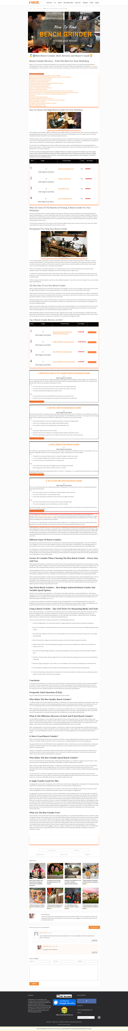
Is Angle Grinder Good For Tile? (37, 104)
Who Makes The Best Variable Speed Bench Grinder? (42, 103)
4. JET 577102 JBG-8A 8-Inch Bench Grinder (40, 87)
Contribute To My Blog (64, 1022)
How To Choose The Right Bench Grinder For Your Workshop (45, 75)
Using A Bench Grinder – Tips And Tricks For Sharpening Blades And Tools (48, 94)
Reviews (91, 3)
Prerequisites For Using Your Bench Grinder (40, 78)
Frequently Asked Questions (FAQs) (38, 97)
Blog (34, 8)
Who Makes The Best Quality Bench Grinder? (40, 98)
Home (31, 8)
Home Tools (78, 3)
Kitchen (60, 3)
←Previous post (51, 850)
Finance (97, 3)
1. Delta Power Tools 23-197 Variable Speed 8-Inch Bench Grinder (46, 83)
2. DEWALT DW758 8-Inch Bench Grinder (39, 84)
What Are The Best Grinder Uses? (38, 106)
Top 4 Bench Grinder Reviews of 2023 (39, 81)
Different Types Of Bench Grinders (38, 89)
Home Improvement (68, 3)
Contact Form (55, 1022)
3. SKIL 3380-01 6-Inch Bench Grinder (39, 86)
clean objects (94, 66)
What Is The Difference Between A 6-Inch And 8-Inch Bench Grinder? (47, 100)
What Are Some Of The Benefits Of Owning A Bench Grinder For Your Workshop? (50, 77)
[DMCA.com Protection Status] (64, 1013)
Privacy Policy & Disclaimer (75, 1022)
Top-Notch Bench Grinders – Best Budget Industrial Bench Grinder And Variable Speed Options (53, 92)
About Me (49, 1022)
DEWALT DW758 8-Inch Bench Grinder (47, 516)
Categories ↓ (88, 854)
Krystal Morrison (40, 854)
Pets (55, 3)
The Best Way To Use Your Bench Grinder (40, 80)
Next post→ (77, 850)
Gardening (85, 3)
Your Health (49, 3)
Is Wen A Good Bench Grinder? (37, 101)
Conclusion (32, 95)
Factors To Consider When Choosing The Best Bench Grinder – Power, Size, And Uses (51, 91)
